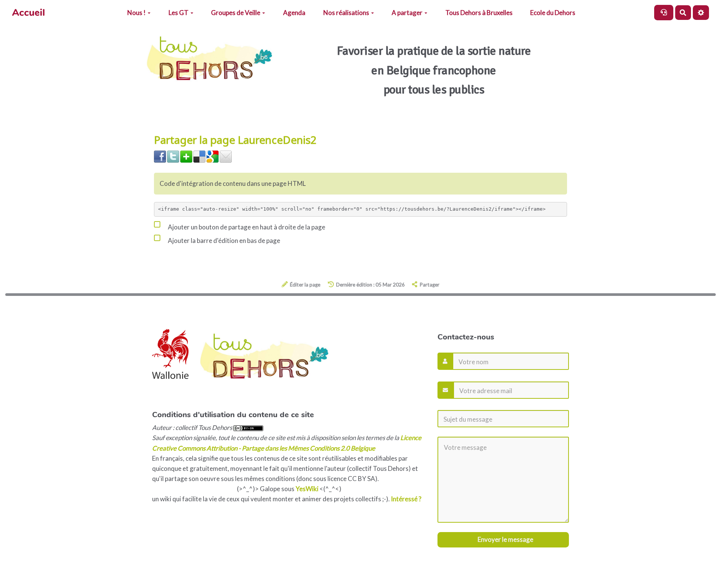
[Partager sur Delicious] (199, 156)
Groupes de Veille (235, 13)
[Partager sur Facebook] (160, 156)
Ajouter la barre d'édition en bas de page (223, 240)
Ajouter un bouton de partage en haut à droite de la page (246, 227)
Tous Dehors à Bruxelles (479, 13)
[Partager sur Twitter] (173, 156)
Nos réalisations (346, 13)
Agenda (294, 13)
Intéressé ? (406, 499)
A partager (407, 13)
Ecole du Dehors (552, 13)
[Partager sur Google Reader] (213, 156)
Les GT (179, 13)
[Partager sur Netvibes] (186, 156)
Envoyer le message (505, 539)
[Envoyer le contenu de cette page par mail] (226, 156)
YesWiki (307, 489)
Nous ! (136, 13)
